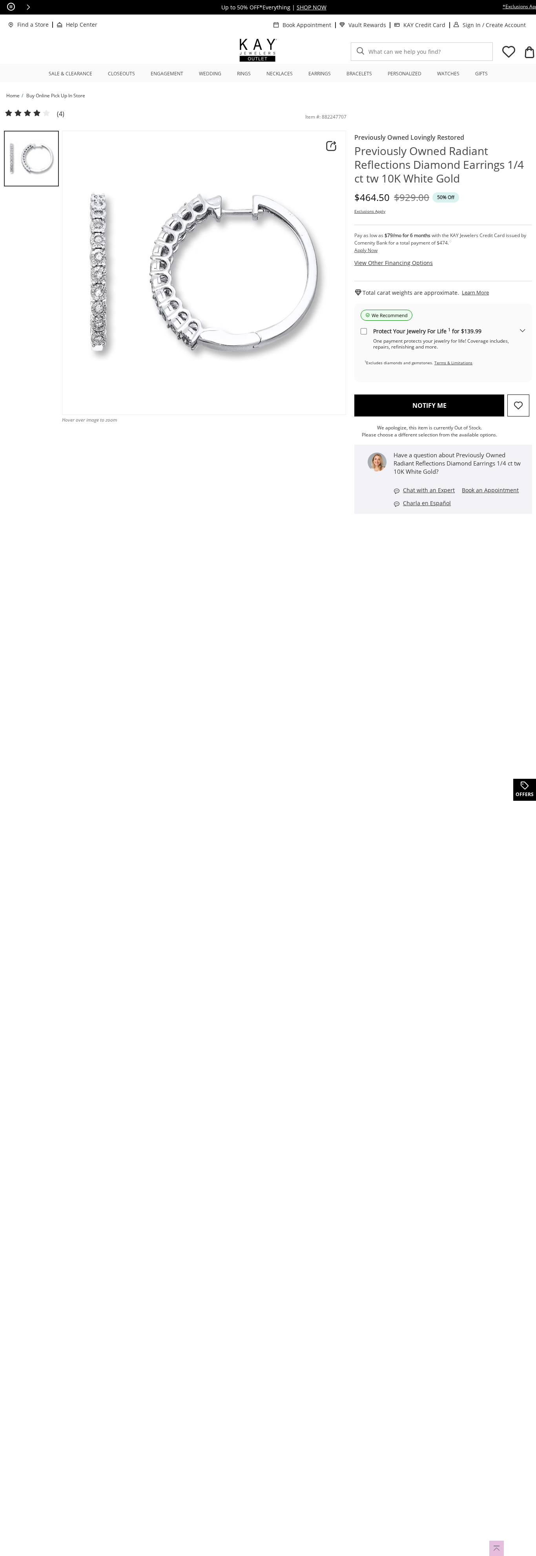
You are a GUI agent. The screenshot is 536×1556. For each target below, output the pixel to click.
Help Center (81, 24)
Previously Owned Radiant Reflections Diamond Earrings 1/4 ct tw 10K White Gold (439, 164)
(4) (60, 114)
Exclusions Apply (369, 211)
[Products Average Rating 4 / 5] (27, 113)
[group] (31, 158)
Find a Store (33, 24)
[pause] (11, 7)
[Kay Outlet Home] (258, 50)
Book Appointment (307, 25)
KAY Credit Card (424, 25)
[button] (28, 7)
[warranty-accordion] (523, 331)
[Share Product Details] (331, 146)
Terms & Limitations (453, 362)
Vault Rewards (367, 25)
